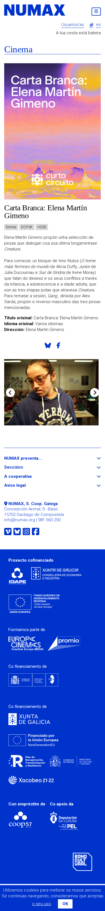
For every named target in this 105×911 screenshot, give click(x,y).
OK (65, 903)
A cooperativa (28, 476)
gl (91, 24)
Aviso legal (25, 485)
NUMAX (35, 10)
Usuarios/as (72, 24)
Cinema (18, 49)
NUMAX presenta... (33, 458)
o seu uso (41, 903)
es (98, 24)
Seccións (23, 467)
